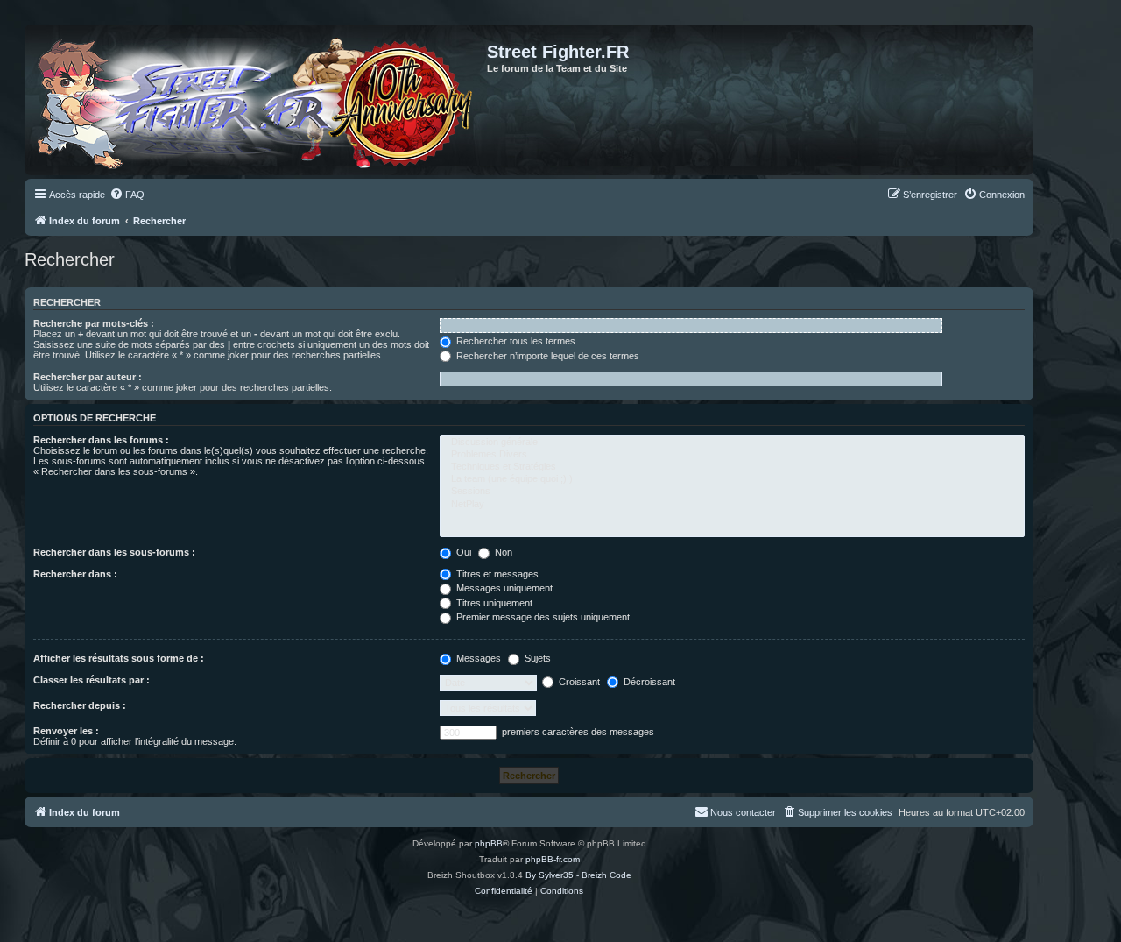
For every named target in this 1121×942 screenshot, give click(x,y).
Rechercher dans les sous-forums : (114, 552)
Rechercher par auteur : (87, 377)
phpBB (489, 843)
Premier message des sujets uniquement (542, 617)
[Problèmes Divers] (732, 455)
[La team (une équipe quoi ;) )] (732, 479)
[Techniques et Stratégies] (732, 467)
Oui (462, 552)
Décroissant (648, 681)
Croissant (578, 681)
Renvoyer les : (66, 731)
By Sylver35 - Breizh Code (578, 875)
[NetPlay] (732, 505)
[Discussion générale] (732, 442)
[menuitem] (127, 194)
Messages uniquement (503, 588)
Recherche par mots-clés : (93, 323)
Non (502, 552)
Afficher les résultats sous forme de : (118, 658)
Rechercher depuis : (79, 705)
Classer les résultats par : (91, 680)
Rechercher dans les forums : (101, 440)
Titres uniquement (493, 603)
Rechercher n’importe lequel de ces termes (546, 356)
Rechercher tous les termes (514, 341)
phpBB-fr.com (552, 859)
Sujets (536, 658)
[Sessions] (732, 491)
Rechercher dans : (75, 574)
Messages (477, 658)
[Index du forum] (258, 100)
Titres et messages (496, 574)
